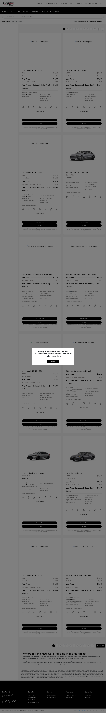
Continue (53, 361)
